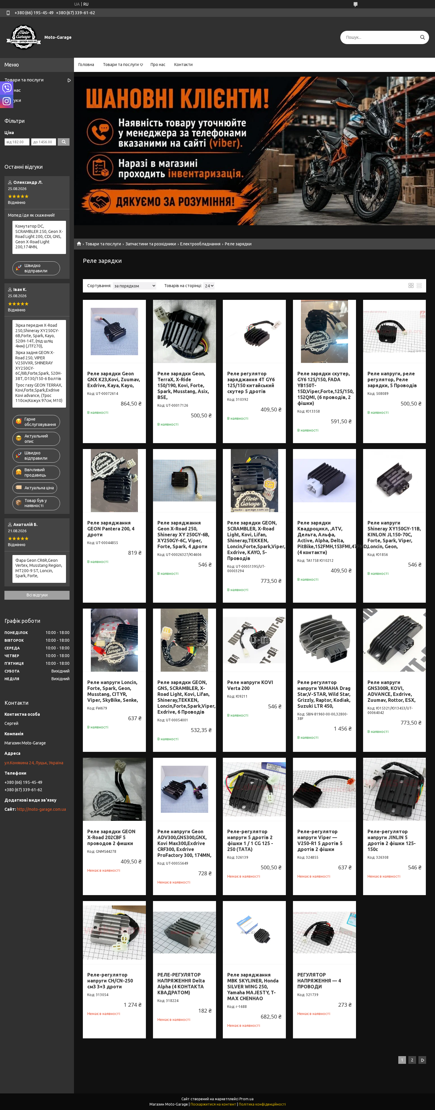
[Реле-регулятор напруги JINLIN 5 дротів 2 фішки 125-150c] (394, 789)
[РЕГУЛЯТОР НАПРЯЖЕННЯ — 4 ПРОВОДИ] (324, 932)
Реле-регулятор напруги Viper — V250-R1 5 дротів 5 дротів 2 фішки (319, 840)
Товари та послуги (121, 64)
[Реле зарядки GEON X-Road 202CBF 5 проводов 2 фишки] (114, 789)
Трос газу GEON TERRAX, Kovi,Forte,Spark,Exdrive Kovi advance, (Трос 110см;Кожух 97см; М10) (38, 393)
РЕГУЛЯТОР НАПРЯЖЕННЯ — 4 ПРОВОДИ (319, 980)
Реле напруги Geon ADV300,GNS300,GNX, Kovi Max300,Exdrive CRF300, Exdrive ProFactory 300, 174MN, (184, 843)
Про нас (158, 64)
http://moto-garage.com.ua (41, 809)
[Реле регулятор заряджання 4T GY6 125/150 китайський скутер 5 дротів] (254, 331)
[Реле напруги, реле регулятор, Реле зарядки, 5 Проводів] (394, 331)
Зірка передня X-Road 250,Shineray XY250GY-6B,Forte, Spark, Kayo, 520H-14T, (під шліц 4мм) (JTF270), (37, 335)
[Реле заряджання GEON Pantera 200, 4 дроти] (114, 480)
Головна (86, 64)
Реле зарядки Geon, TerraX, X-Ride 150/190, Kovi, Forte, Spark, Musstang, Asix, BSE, (183, 385)
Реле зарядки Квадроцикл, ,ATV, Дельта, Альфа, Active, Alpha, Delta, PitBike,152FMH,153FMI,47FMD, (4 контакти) (332, 537)
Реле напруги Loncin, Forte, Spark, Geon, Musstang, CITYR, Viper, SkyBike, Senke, (112, 691)
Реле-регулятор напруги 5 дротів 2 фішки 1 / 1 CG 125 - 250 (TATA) (250, 840)
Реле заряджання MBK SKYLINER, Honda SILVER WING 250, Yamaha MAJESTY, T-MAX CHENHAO (252, 986)
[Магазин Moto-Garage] (23, 37)
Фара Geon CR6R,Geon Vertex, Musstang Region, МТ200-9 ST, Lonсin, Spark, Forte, (38, 568)
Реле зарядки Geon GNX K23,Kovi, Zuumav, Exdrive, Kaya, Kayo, (113, 379)
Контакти (183, 64)
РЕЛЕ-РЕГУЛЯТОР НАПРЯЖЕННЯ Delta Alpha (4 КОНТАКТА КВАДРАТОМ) (181, 983)
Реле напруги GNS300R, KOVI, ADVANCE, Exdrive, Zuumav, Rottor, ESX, (391, 691)
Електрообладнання (200, 244)
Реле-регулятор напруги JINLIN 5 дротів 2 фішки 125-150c (392, 840)
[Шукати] (422, 37)
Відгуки (12, 100)
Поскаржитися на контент (213, 1104)
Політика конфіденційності (262, 1104)
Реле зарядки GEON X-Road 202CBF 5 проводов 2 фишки (111, 837)
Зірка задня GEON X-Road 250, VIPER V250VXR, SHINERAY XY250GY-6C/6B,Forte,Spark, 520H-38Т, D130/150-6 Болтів (38, 365)
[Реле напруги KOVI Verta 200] (254, 640)
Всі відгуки (37, 595)
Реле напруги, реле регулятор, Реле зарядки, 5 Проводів (392, 379)
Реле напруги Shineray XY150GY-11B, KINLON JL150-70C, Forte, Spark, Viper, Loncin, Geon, (394, 534)
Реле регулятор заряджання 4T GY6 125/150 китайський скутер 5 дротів (251, 382)
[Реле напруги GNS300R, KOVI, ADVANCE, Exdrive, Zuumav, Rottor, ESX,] (394, 640)
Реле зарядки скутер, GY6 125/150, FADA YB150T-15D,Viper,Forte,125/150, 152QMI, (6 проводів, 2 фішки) (325, 388)
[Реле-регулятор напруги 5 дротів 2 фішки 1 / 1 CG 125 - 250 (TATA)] (254, 789)
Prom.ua (246, 1099)
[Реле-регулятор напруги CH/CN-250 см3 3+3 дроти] (114, 932)
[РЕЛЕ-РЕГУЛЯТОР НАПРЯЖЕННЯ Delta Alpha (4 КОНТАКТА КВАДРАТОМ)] (184, 932)
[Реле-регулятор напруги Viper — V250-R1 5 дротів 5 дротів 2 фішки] (324, 789)
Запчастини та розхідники (150, 244)
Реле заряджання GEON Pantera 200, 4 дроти (110, 528)
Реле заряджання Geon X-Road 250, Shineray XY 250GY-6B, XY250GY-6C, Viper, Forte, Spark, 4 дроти (183, 534)
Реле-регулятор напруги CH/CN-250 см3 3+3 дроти (110, 980)
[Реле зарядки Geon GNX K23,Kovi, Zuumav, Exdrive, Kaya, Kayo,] (114, 331)
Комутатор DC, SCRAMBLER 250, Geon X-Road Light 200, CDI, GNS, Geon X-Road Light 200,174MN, (39, 236)
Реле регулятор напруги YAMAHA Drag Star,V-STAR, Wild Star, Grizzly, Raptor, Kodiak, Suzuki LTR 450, (324, 694)
